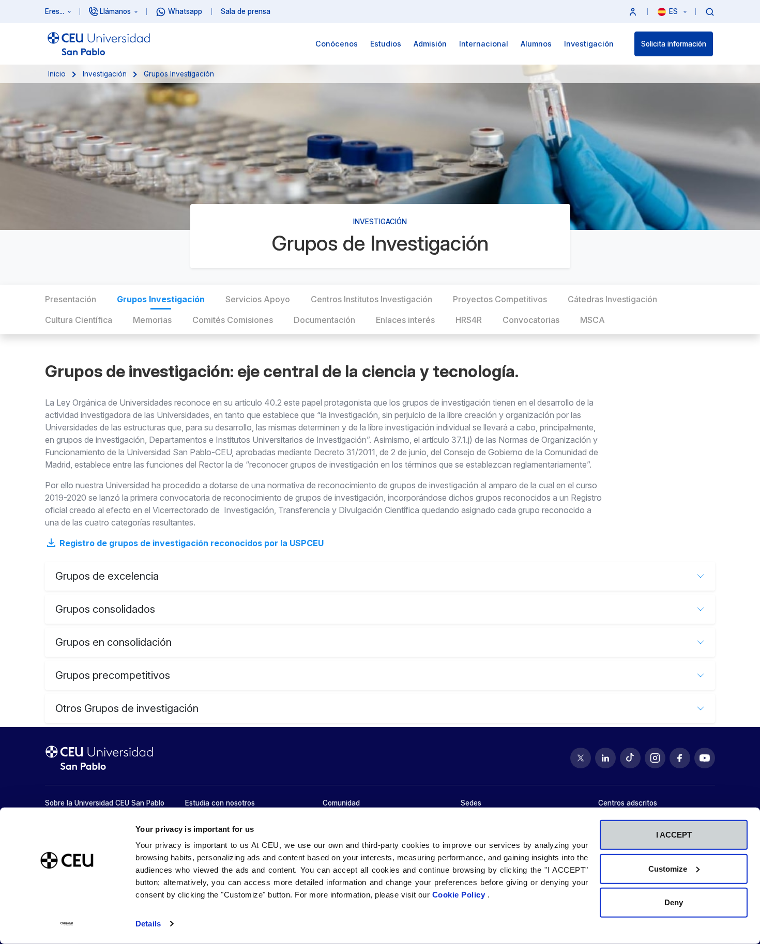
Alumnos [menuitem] (536, 43)
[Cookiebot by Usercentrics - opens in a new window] (67, 924)
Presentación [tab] (70, 299)
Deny (673, 902)
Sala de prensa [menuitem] (245, 11)
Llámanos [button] (115, 11)
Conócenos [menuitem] (336, 43)
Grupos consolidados (105, 609)
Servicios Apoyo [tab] (257, 299)
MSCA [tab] (592, 320)
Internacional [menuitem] (483, 43)
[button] (633, 11)
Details (148, 923)
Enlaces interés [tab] (405, 320)
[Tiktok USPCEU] (630, 758)
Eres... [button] (54, 11)
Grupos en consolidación (113, 642)
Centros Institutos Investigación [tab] (371, 299)
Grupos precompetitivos (112, 675)
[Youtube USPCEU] (704, 758)
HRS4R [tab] (468, 320)
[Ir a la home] (98, 44)
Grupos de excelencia (107, 576)
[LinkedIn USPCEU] (605, 758)
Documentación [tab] (324, 320)
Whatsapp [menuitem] (185, 11)
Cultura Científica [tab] (78, 320)
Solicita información (673, 44)
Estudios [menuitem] (385, 43)
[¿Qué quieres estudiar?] (710, 11)
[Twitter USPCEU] (580, 758)
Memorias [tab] (152, 320)
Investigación (105, 74)
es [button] (674, 11)
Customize (667, 868)
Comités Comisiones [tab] (232, 320)
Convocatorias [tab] (531, 320)
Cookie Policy (460, 894)
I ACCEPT (674, 834)
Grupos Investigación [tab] (161, 299)
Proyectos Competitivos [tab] (500, 299)
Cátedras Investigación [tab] (612, 299)
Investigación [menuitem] (589, 43)
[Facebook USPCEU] (680, 758)
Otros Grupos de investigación (127, 708)
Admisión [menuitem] (430, 43)
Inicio (57, 74)
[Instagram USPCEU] (655, 758)
